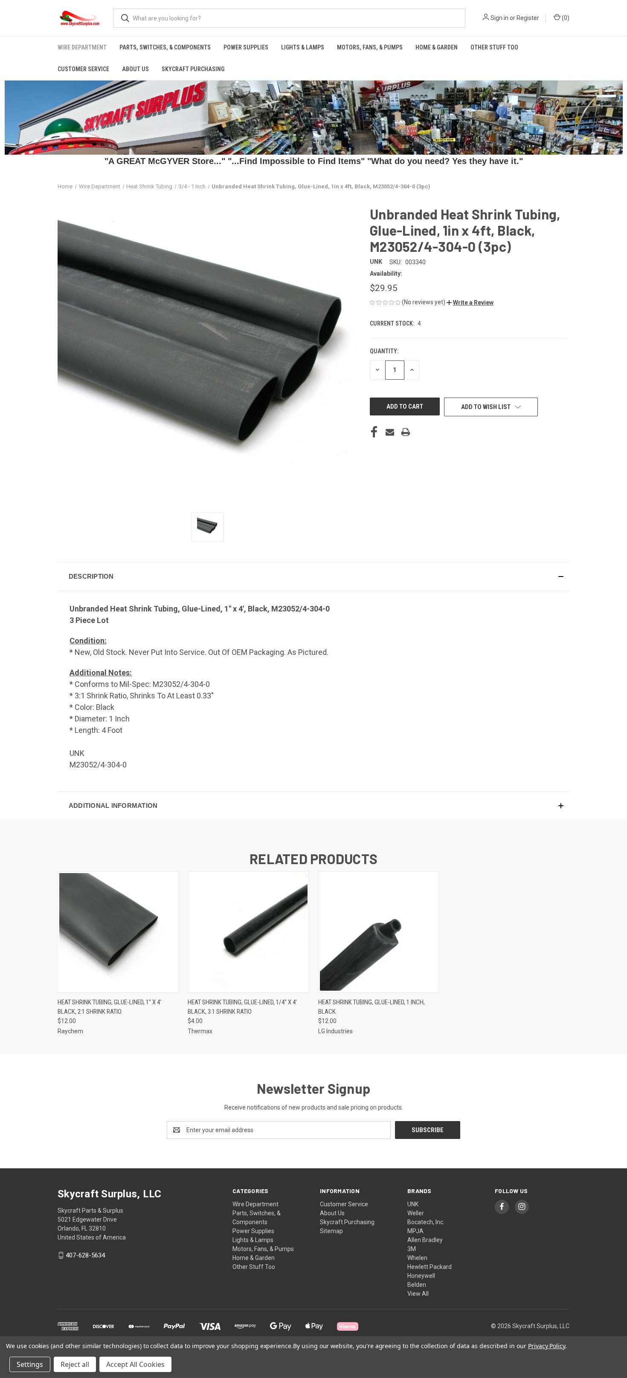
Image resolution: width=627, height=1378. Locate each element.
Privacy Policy (546, 1346)
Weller (415, 1213)
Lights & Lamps (302, 47)
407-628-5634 (85, 1255)
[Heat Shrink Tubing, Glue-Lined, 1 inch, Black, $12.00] (379, 932)
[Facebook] (374, 432)
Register (528, 17)
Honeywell (421, 1275)
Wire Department (82, 47)
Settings (30, 1364)
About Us (135, 69)
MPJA (415, 1231)
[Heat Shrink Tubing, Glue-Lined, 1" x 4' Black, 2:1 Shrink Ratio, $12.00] (118, 932)
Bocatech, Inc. (425, 1222)
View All (418, 1293)
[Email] (390, 432)
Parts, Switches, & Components (165, 47)
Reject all (75, 1364)
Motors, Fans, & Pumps (370, 47)
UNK (412, 1204)
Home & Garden (436, 47)
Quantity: (384, 351)
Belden (416, 1284)
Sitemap (331, 1231)
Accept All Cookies (135, 1364)
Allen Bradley (425, 1240)
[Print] (405, 432)
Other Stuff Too (494, 47)
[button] (470, 302)
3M (411, 1248)
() (564, 17)
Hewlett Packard (429, 1266)
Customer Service (83, 69)
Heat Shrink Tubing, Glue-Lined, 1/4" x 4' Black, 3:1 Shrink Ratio (242, 1007)
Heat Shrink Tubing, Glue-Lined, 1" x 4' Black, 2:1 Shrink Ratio (109, 1007)
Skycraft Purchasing (193, 69)
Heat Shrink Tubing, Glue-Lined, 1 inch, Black (371, 1007)
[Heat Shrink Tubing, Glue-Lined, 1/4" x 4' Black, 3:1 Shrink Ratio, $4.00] (248, 932)
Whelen (417, 1257)
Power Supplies (246, 47)
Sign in (499, 17)
